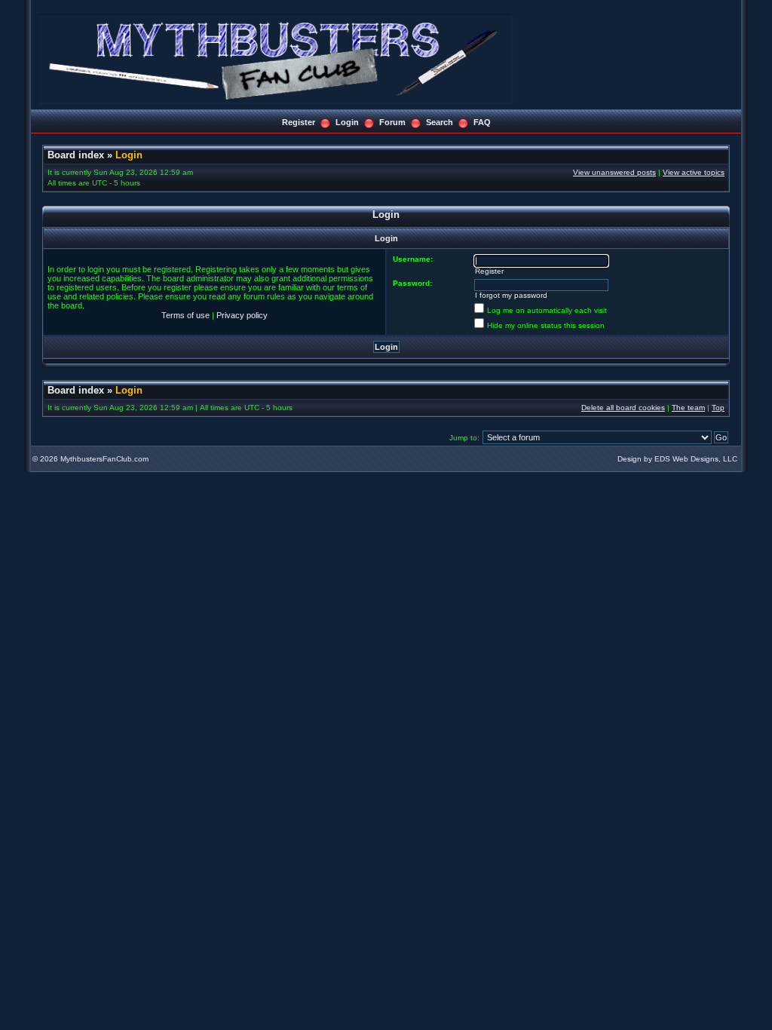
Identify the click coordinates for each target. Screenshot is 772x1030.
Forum (392, 122)
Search (439, 122)
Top (718, 407)
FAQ (482, 122)
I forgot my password (511, 295)
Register (298, 122)
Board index (75, 155)
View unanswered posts (614, 172)
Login (347, 122)
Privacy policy (242, 315)
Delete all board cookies (623, 407)
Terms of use (185, 315)
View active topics (694, 172)
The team (688, 407)
